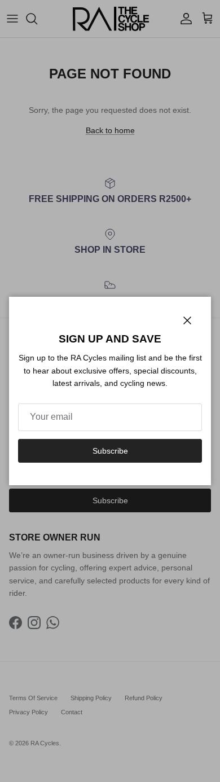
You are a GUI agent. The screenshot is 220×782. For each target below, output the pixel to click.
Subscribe (110, 450)
